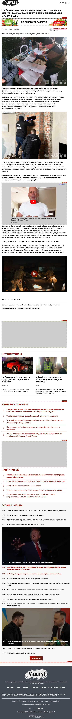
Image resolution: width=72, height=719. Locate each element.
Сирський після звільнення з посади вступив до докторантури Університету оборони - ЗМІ (36, 510)
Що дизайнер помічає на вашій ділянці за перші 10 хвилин (25, 524)
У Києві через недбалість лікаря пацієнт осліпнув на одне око (49, 379)
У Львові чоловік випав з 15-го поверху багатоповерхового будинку (34, 490)
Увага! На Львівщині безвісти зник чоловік (23, 486)
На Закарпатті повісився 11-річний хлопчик (21, 653)
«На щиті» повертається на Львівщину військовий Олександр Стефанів (30, 599)
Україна (25, 687)
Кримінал (17, 29)
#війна (5, 305)
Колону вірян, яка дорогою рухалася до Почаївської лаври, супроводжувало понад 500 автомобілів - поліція (30, 495)
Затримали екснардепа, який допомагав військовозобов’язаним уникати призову (33, 594)
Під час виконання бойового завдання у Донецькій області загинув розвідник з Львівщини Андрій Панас (34, 435)
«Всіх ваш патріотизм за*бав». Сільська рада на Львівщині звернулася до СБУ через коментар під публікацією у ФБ (38, 604)
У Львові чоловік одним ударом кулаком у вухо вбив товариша (27, 578)
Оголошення (59, 687)
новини (11, 305)
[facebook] (30, 709)
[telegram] (42, 709)
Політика (35, 687)
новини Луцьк (21, 305)
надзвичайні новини (9, 308)
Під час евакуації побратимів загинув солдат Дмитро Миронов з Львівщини (33, 428)
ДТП (50, 687)
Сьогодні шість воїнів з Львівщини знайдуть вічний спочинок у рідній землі (31, 648)
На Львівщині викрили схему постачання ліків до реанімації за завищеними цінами (34, 574)
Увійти (60, 3)
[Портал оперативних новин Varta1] (10, 3)
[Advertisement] (34, 334)
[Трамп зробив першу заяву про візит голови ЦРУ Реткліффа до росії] (36, 546)
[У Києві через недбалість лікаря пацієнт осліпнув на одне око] (51, 365)
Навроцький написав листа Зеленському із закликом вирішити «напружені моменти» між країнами (38, 642)
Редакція (22, 701)
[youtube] (39, 709)
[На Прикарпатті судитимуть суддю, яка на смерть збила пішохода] (17, 365)
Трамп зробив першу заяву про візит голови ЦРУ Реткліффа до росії (30, 562)
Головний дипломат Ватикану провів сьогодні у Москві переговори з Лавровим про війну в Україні (34, 421)
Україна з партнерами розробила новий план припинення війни (32, 416)
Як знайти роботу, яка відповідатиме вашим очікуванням (25, 515)
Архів (47, 704)
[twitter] (33, 709)
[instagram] (36, 709)
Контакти (31, 701)
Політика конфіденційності (33, 704)
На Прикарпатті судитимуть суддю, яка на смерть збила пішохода (16, 379)
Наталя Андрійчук (60, 28)
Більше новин (36, 658)
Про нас (14, 701)
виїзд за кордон (54, 305)
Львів (18, 687)
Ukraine (43, 305)
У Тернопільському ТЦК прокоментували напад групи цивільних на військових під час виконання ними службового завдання (35, 410)
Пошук (66, 3)
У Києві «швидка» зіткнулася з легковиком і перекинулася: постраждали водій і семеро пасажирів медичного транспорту (36, 568)
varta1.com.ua (6, 695)
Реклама (34, 22)
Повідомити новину (63, 3)
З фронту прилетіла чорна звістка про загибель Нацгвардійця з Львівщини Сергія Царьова (36, 520)
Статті (43, 687)
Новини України (33, 305)
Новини (10, 687)
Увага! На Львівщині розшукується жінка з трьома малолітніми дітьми (35, 481)
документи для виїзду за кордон (28, 308)
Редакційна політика (52, 701)
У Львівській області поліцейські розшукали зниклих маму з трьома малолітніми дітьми (35, 476)
